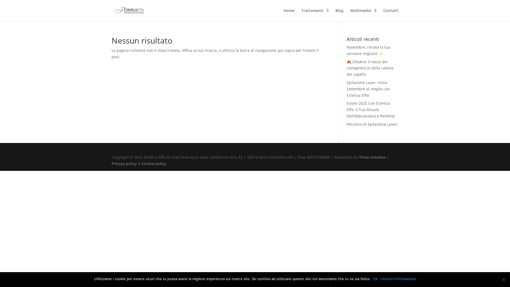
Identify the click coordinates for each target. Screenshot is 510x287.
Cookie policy (154, 163)
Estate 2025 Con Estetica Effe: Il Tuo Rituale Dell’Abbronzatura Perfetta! (371, 110)
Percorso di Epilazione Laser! (372, 124)
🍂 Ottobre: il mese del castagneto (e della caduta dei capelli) (370, 68)
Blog (339, 11)
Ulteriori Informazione (398, 279)
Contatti (390, 11)
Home (289, 11)
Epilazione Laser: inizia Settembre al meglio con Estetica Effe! (368, 89)
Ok (375, 279)
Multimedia (360, 11)
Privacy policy (125, 163)
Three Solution (372, 157)
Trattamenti (312, 11)
